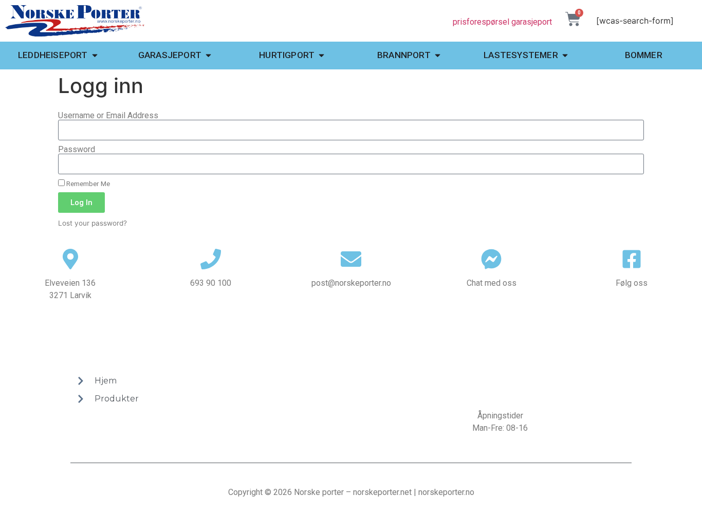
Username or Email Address (108, 116)
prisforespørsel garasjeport (502, 22)
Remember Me (87, 183)
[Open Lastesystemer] (565, 55)
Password (76, 149)
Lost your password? (92, 223)
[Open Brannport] (437, 55)
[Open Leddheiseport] (94, 55)
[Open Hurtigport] (321, 55)
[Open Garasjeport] (208, 55)
